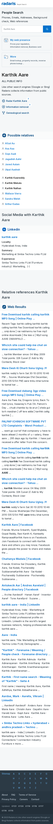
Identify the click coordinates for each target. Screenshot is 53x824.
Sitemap (6, 773)
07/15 (10, 811)
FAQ (13, 795)
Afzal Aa (10, 143)
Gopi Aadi (10, 153)
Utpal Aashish (12, 169)
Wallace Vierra (13, 193)
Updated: (6, 806)
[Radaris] (9, 3)
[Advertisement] (26, 125)
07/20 (21, 806)
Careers (24, 799)
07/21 (14, 806)
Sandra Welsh (12, 198)
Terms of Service (27, 795)
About (5, 795)
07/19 (27, 806)
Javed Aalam (12, 164)
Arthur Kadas (12, 204)
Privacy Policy (9, 799)
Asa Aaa (9, 148)
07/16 (4, 811)
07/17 (41, 806)
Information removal (17, 106)
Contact (35, 799)
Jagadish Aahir (13, 159)
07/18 (34, 806)
